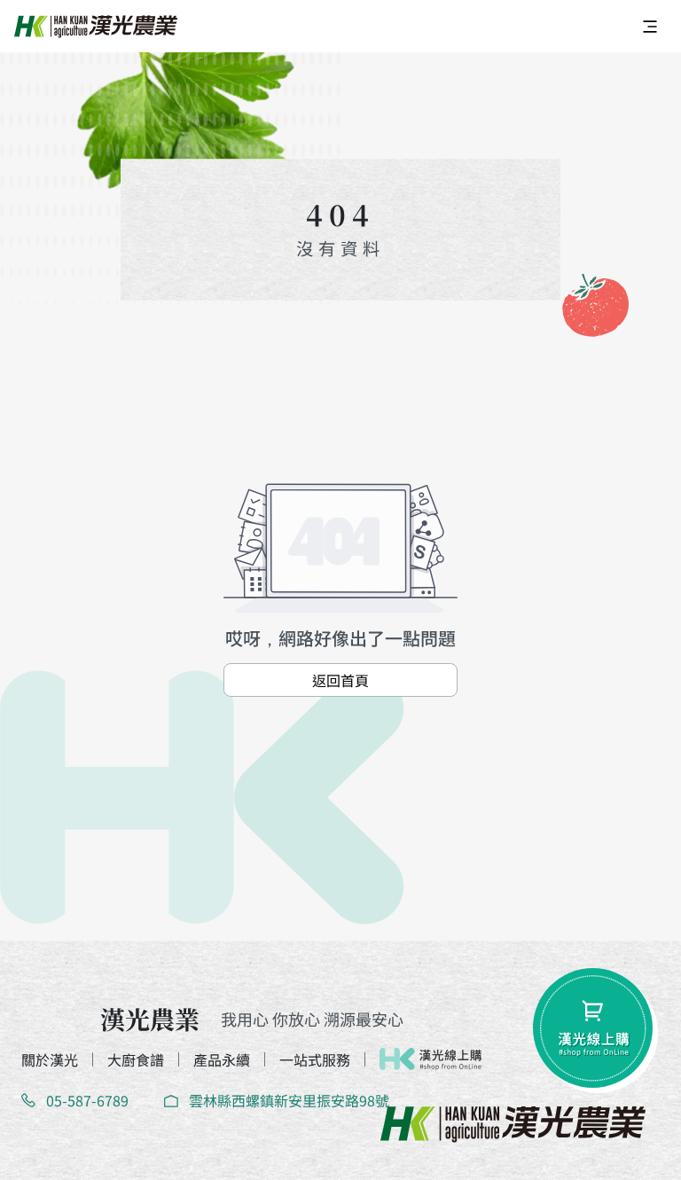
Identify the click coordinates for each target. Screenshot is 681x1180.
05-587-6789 (87, 1100)
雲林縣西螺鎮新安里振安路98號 (289, 1100)
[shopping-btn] (593, 1028)
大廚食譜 (135, 1059)
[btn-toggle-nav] (650, 27)
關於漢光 (49, 1059)
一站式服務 (314, 1059)
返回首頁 (340, 680)
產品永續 (221, 1059)
